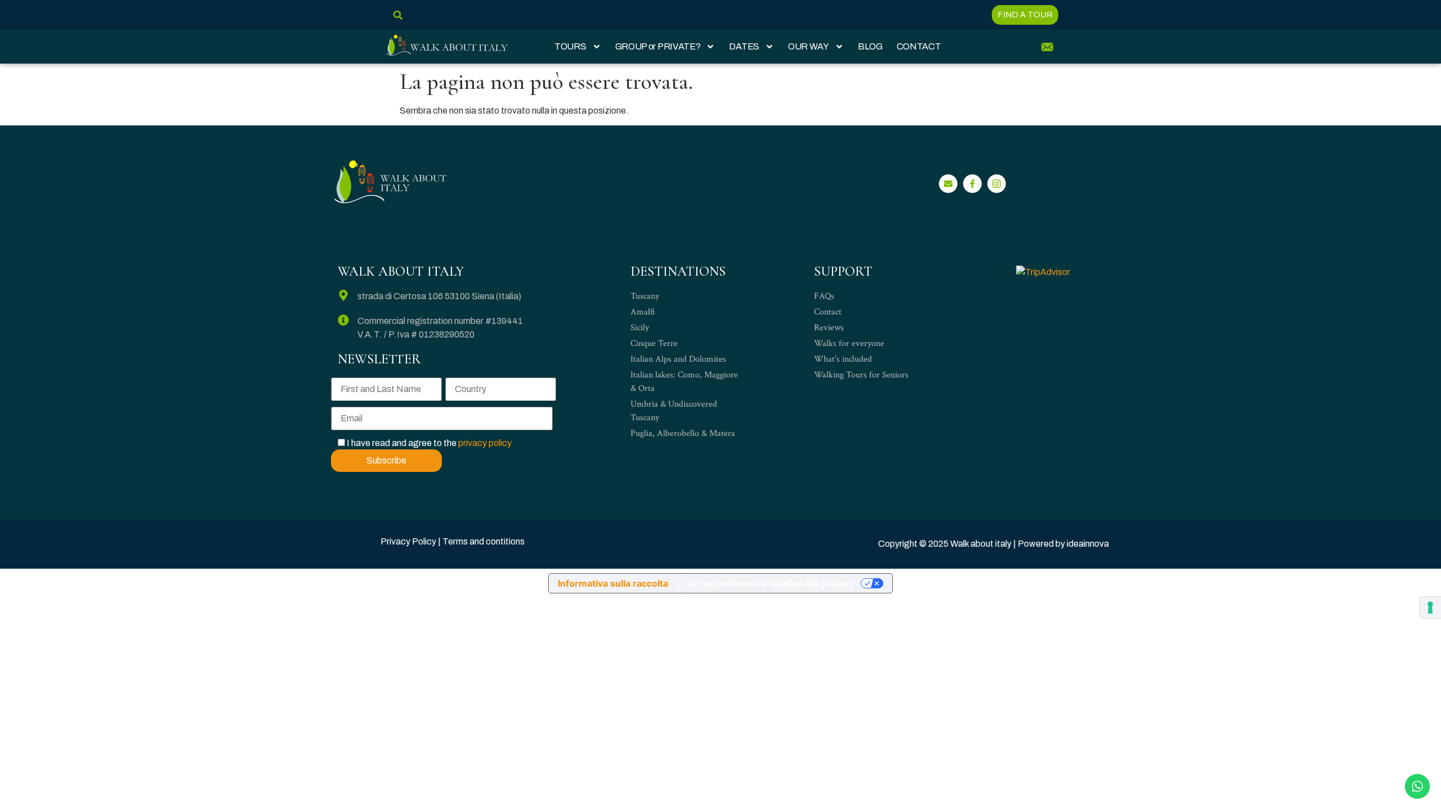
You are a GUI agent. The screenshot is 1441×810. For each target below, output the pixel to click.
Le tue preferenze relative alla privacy (770, 583)
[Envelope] (948, 183)
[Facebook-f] (972, 183)
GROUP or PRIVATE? (658, 46)
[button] (397, 15)
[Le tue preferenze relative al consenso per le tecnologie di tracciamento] (1430, 607)
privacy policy (485, 443)
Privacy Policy (408, 541)
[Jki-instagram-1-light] (996, 183)
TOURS (570, 46)
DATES (744, 46)
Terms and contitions (483, 541)
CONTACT (919, 46)
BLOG (870, 46)
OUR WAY (808, 46)
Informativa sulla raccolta (613, 583)
